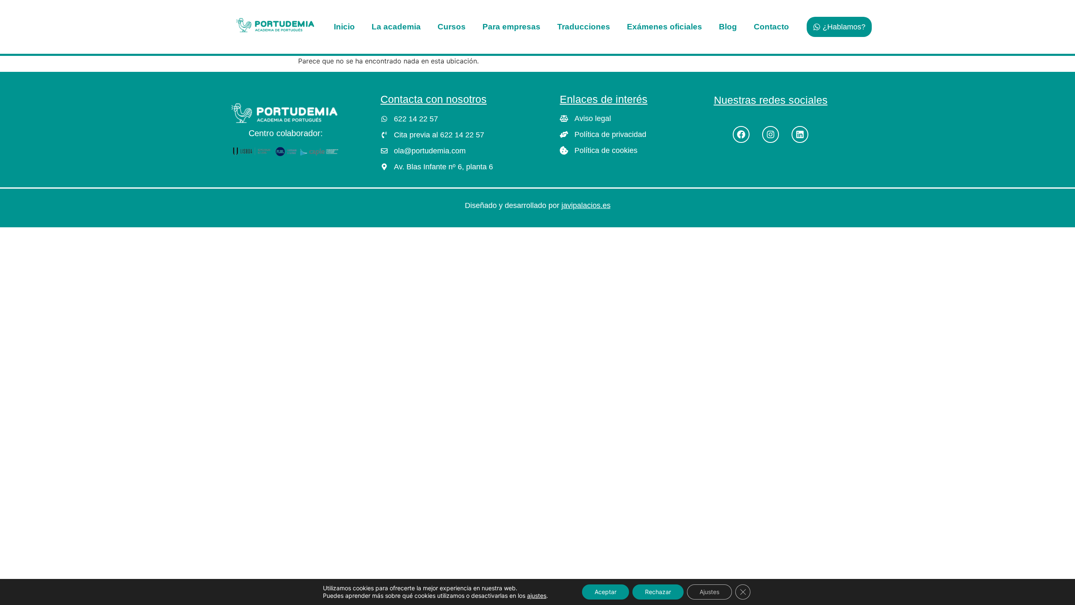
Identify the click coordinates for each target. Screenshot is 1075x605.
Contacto (771, 26)
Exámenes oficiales (664, 26)
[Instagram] (770, 134)
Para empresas (511, 26)
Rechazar (658, 591)
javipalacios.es (586, 205)
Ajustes (709, 591)
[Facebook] (741, 134)
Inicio (344, 26)
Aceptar (605, 591)
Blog (728, 26)
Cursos (452, 26)
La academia (396, 26)
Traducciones (583, 26)
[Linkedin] (800, 134)
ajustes (536, 595)
